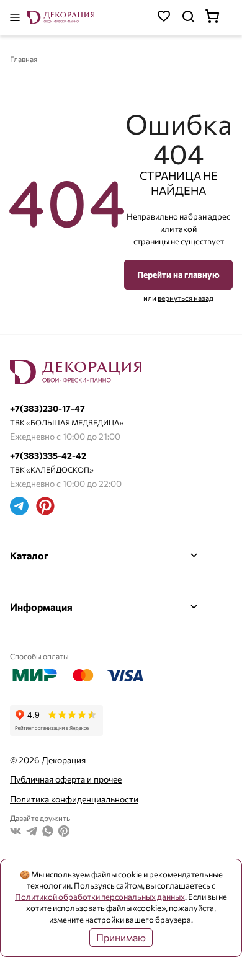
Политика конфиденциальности (74, 799)
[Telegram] (19, 507)
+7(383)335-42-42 (48, 455)
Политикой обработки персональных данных (100, 897)
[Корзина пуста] (218, 18)
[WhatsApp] (47, 832)
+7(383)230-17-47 (47, 408)
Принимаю (121, 937)
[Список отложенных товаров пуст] (163, 18)
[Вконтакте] (15, 832)
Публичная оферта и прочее (66, 779)
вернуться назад (185, 297)
